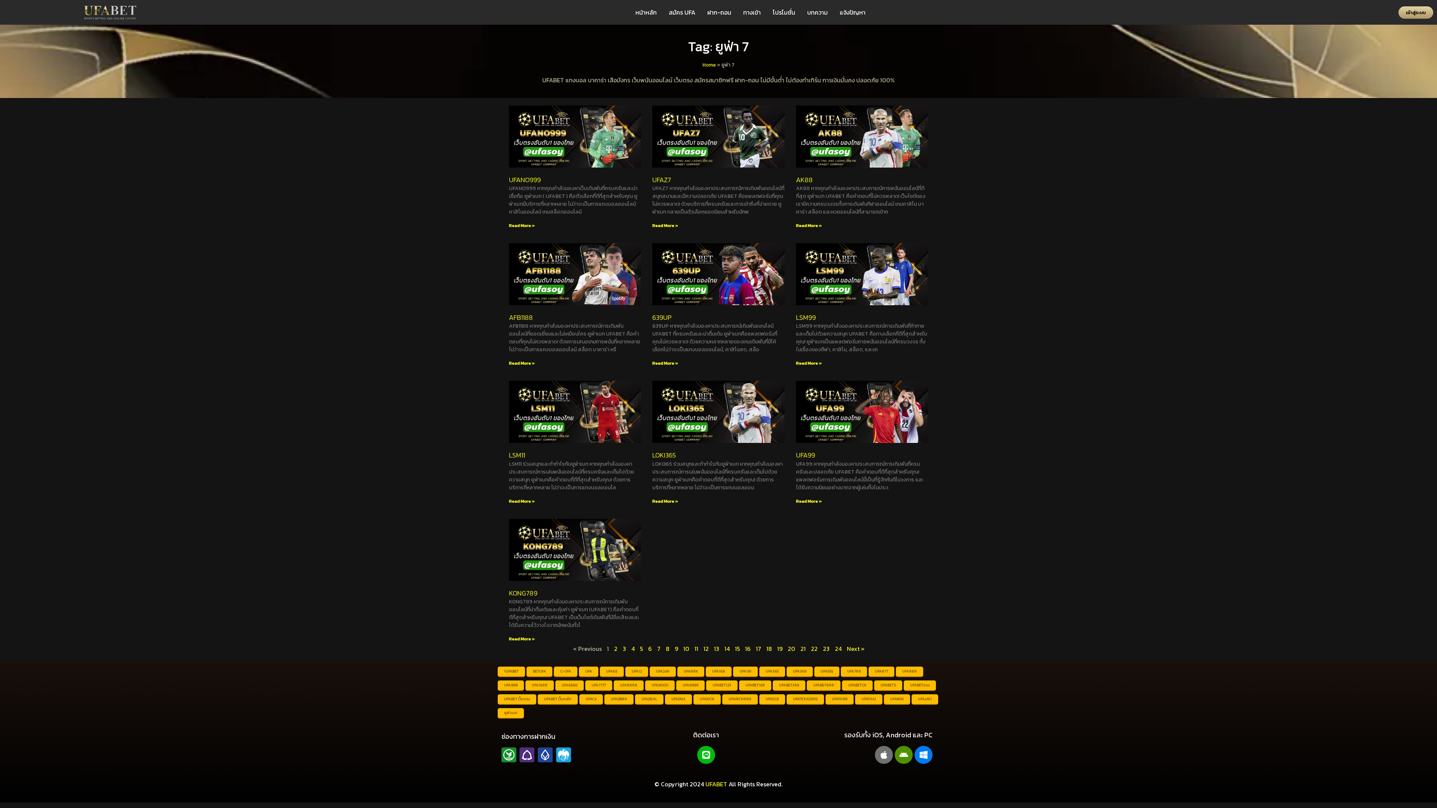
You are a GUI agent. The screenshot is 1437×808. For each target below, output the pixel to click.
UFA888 (909, 671)
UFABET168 (755, 685)
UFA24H (662, 671)
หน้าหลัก (646, 12)
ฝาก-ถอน (719, 12)
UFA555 (827, 671)
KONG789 (523, 593)
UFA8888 (628, 685)
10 (686, 648)
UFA (588, 671)
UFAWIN (897, 699)
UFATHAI (868, 699)
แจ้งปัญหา (853, 12)
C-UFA (565, 671)
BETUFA (539, 671)
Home (709, 64)
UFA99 (805, 455)
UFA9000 (660, 685)
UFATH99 (839, 699)
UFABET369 (789, 685)
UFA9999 (690, 685)
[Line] (706, 755)
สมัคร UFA (682, 12)
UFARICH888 (740, 699)
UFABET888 (823, 685)
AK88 (804, 180)
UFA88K (691, 671)
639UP (661, 317)
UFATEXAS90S (805, 699)
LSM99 (806, 317)
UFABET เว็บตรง (517, 699)
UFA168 (718, 671)
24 (838, 648)
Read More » (522, 225)
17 (758, 648)
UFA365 (772, 671)
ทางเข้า (752, 12)
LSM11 (517, 455)
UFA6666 (569, 685)
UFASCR (772, 699)
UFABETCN (857, 685)
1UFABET (511, 671)
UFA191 (745, 671)
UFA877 (881, 671)
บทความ (817, 12)
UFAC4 (591, 699)
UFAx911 (925, 699)
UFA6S (611, 671)
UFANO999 (525, 180)
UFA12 (637, 671)
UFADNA (678, 699)
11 (696, 648)
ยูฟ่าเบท (511, 713)
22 (814, 648)
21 (803, 648)
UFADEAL (649, 699)
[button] (1415, 12)
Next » (855, 648)
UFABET (716, 784)
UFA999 (511, 685)
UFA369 (799, 671)
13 (716, 648)
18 (769, 648)
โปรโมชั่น (784, 12)
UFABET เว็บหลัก (557, 699)
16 (748, 648)
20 (791, 648)
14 (727, 648)
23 (826, 648)
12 (706, 648)
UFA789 (854, 671)
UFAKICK (707, 699)
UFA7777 (599, 685)
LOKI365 (664, 455)
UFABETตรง (920, 685)
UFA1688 (539, 685)
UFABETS (888, 685)
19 (779, 648)
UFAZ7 (661, 180)
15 (737, 648)
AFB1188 (521, 317)
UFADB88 (619, 699)
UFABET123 (722, 685)
